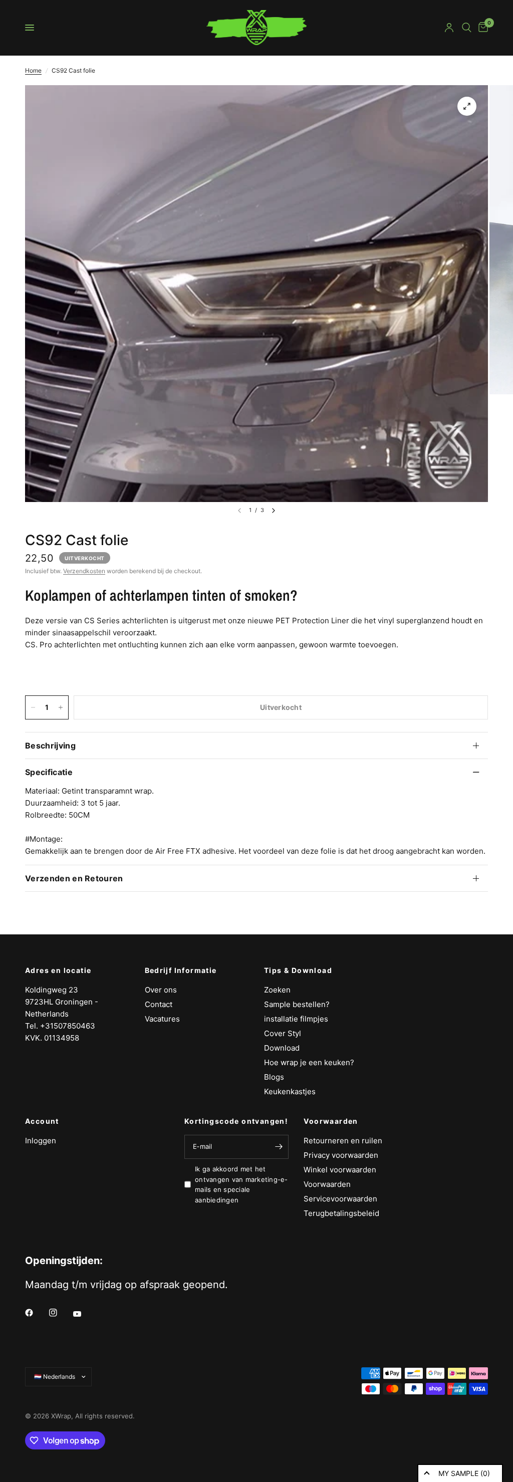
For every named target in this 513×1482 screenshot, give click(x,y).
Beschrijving (50, 745)
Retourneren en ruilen (343, 1140)
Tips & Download (298, 970)
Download (282, 1048)
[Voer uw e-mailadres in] (279, 1147)
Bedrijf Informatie (181, 970)
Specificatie (49, 772)
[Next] (273, 510)
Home (33, 70)
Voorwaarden (331, 1121)
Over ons (161, 990)
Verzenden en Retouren (74, 878)
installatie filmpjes (296, 1019)
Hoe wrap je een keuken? (309, 1062)
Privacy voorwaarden (341, 1155)
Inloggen (40, 1140)
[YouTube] (84, 1314)
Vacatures (162, 1019)
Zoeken (277, 990)
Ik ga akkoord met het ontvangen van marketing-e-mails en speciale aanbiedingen (241, 1184)
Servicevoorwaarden (340, 1198)
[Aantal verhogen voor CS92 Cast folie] (60, 707)
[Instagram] (60, 1313)
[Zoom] (466, 106)
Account (42, 1121)
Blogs (274, 1077)
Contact (158, 1004)
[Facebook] (36, 1313)
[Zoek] (466, 27)
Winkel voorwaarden (340, 1169)
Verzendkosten (84, 571)
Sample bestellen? (297, 1004)
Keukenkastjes (290, 1091)
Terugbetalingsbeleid (341, 1213)
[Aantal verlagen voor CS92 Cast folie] (33, 707)
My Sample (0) (464, 1473)
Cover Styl (282, 1033)
